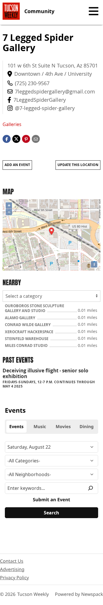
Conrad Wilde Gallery (28, 324)
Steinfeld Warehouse (27, 338)
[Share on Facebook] (7, 138)
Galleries (12, 124)
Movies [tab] (63, 427)
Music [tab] (39, 427)
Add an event (17, 164)
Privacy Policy (14, 577)
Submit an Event (51, 499)
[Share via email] (36, 138)
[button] (26, 138)
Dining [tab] (87, 427)
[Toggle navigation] (93, 11)
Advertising (12, 569)
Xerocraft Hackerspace (29, 331)
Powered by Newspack (79, 594)
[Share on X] (16, 138)
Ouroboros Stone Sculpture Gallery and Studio (34, 308)
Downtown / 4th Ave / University (53, 73)
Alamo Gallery (20, 317)
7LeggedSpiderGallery (39, 99)
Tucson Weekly (33, 594)
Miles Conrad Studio (26, 345)
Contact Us (11, 561)
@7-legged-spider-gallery (45, 108)
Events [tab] (16, 427)
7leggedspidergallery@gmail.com (55, 91)
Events (15, 410)
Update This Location (78, 164)
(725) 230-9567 (32, 83)
